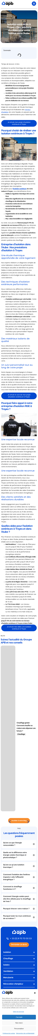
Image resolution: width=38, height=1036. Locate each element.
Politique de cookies (9, 1033)
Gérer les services (18, 1011)
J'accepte (19, 1017)
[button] (35, 993)
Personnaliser (19, 1028)
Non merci (19, 1023)
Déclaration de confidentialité (25, 1033)
